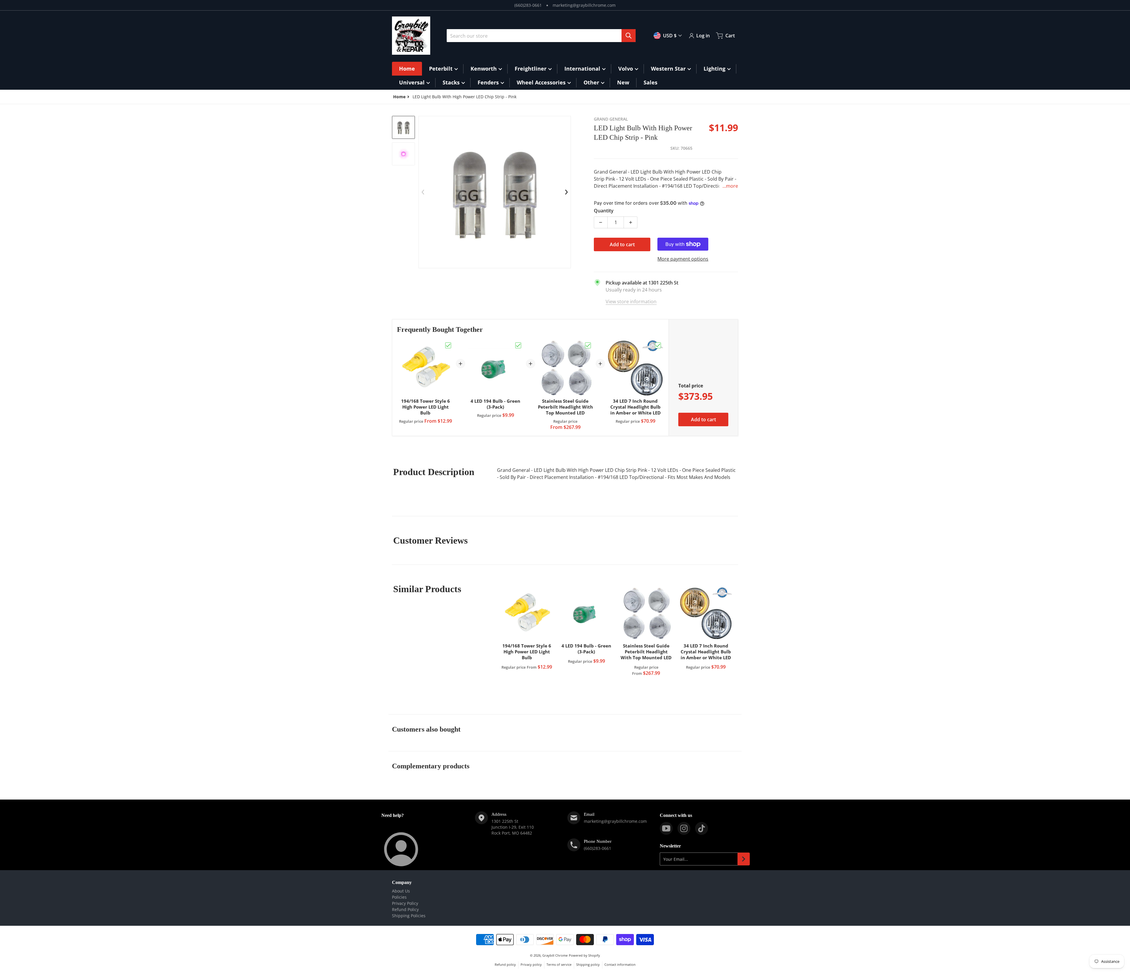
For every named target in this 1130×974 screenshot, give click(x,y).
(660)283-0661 (528, 5)
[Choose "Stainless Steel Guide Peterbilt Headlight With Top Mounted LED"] (588, 345)
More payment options (682, 259)
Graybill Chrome (555, 955)
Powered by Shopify (584, 955)
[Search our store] (629, 35)
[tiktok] (701, 828)
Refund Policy (405, 909)
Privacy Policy (405, 903)
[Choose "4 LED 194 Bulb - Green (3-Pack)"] (518, 345)
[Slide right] (566, 192)
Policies (399, 897)
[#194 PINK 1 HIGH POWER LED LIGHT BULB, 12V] (403, 127)
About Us (401, 891)
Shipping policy (588, 964)
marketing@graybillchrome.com (584, 5)
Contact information (620, 964)
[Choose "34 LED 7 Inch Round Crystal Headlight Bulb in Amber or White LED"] (658, 345)
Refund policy (505, 964)
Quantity (604, 210)
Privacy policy (531, 964)
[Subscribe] (743, 859)
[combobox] (541, 35)
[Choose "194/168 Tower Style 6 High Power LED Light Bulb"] (448, 345)
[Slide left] (423, 192)
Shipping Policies (409, 915)
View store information (631, 301)
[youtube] (666, 828)
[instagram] (683, 828)
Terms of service (558, 964)
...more (730, 186)
